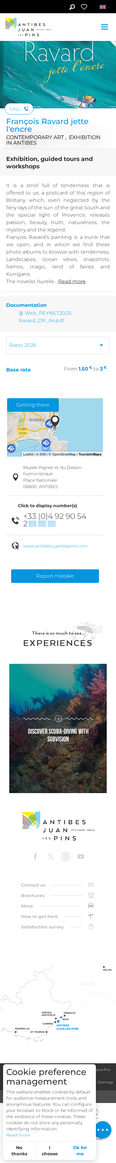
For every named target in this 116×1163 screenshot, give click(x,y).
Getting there (32, 405)
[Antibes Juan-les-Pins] (58, 826)
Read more (18, 1135)
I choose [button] (50, 1151)
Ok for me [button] (80, 1151)
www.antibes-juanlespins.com (55, 546)
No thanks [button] (19, 1151)
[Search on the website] (72, 7)
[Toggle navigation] (105, 26)
